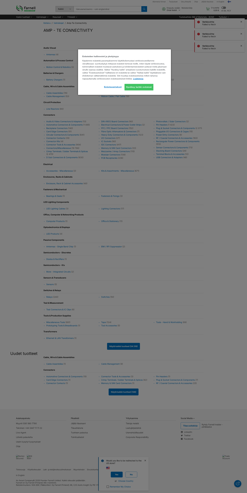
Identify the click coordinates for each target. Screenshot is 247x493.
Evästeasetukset (113, 87)
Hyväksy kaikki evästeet (139, 87)
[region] (124, 72)
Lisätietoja (138, 79)
